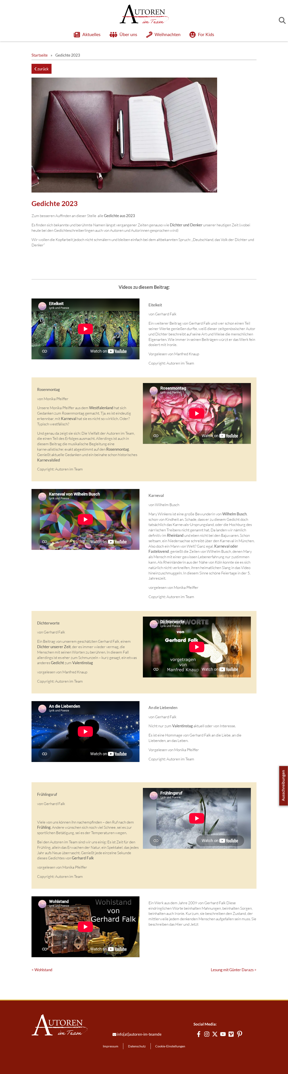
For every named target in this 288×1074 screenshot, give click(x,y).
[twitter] (215, 1034)
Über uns (128, 34)
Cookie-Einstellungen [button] (170, 1046)
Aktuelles (91, 34)
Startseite (40, 55)
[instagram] (207, 1034)
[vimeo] (231, 1034)
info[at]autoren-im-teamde (139, 1034)
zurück (43, 69)
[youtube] (223, 1034)
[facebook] (199, 1034)
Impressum (110, 1046)
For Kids (206, 34)
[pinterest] (239, 1034)
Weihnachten (167, 34)
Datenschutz (137, 1046)
